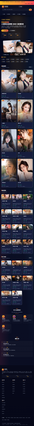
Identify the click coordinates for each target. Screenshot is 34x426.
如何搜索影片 (3, 409)
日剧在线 (17, 59)
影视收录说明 (3, 404)
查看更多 (30, 191)
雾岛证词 (3, 246)
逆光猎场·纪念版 (15, 282)
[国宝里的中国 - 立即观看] (12, 46)
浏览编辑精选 (13, 30)
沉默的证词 (3, 182)
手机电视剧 (12, 59)
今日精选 (26, 3)
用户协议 (3, 411)
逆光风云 (25, 231)
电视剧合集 (3, 397)
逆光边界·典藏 (15, 297)
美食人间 (19, 123)
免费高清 (21, 61)
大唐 (18, 152)
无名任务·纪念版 (15, 216)
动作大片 (13, 382)
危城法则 (25, 216)
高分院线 (12, 61)
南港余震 (25, 201)
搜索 (30, 9)
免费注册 (24, 393)
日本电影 (3, 386)
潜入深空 (19, 182)
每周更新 (29, 3)
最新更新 (24, 384)
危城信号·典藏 (26, 282)
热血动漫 (3, 61)
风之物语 (19, 93)
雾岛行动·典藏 (4, 297)
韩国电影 (3, 388)
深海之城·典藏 (4, 231)
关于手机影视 (3, 402)
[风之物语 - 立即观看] (24, 47)
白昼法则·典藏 (4, 201)
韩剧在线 (22, 59)
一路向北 (3, 123)
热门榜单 (32, 3)
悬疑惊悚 (13, 388)
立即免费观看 (5, 30)
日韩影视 (3, 384)
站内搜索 (24, 388)
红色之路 (3, 152)
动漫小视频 (27, 59)
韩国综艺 (3, 393)
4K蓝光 (17, 61)
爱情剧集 (13, 386)
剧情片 (13, 393)
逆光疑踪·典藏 (4, 216)
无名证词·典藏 (15, 246)
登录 (21, 6)
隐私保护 (3, 413)
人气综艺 (8, 61)
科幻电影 (13, 384)
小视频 (3, 59)
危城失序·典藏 (15, 231)
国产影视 (3, 382)
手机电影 (7, 59)
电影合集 (3, 395)
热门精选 (24, 382)
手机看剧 (26, 61)
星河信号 (14, 201)
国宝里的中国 (4, 93)
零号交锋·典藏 (26, 246)
